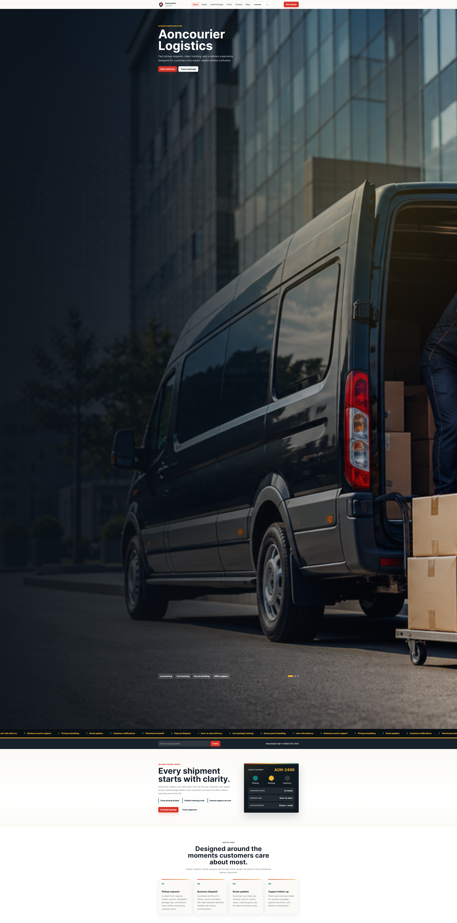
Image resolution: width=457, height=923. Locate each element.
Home (195, 4)
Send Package (217, 4)
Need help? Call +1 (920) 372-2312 (282, 743)
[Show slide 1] (288, 676)
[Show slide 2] (293, 676)
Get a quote (291, 4)
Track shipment (189, 810)
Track (229, 4)
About (204, 4)
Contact (238, 4)
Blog (248, 4)
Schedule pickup (168, 810)
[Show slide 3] (298, 676)
